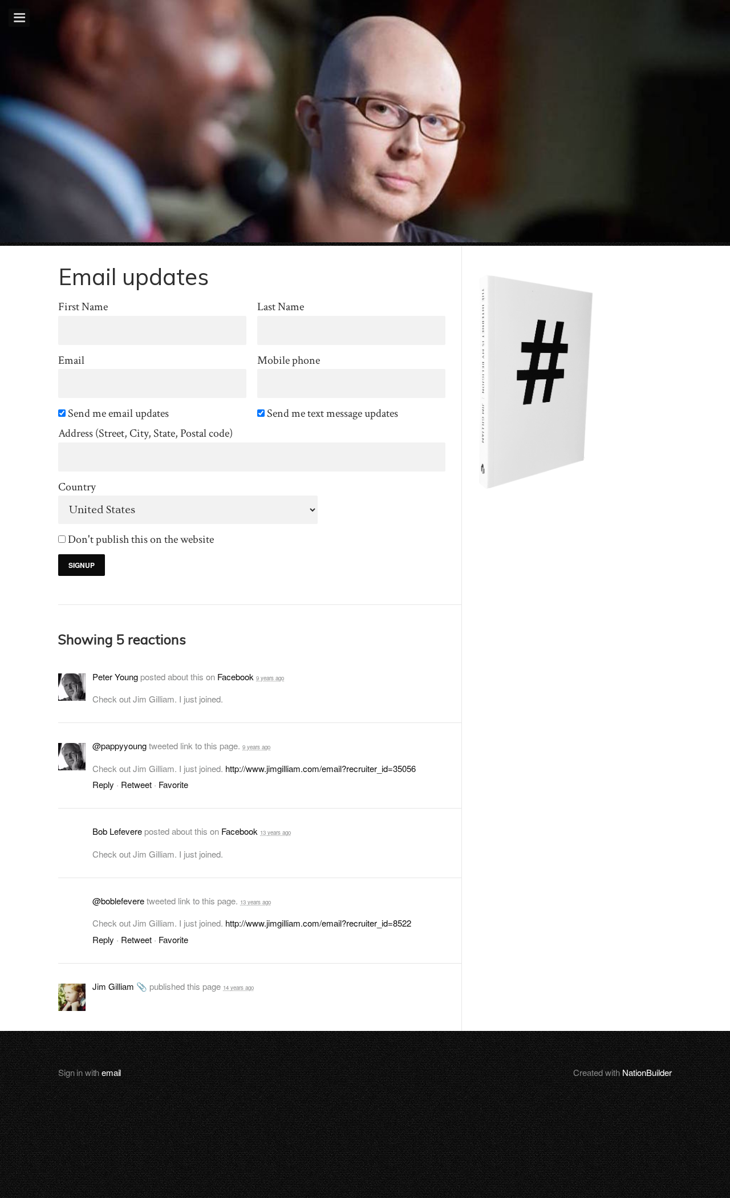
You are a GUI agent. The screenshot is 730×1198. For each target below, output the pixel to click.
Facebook (235, 677)
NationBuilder (647, 1072)
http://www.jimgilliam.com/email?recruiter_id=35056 (320, 768)
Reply (103, 784)
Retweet (136, 784)
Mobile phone (288, 361)
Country (77, 487)
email (111, 1072)
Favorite (173, 784)
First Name (83, 307)
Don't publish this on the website (142, 540)
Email (71, 361)
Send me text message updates (333, 414)
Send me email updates (119, 414)
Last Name (280, 307)
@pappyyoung (119, 746)
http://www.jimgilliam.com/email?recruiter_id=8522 (318, 923)
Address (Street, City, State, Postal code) (145, 434)
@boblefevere (118, 901)
